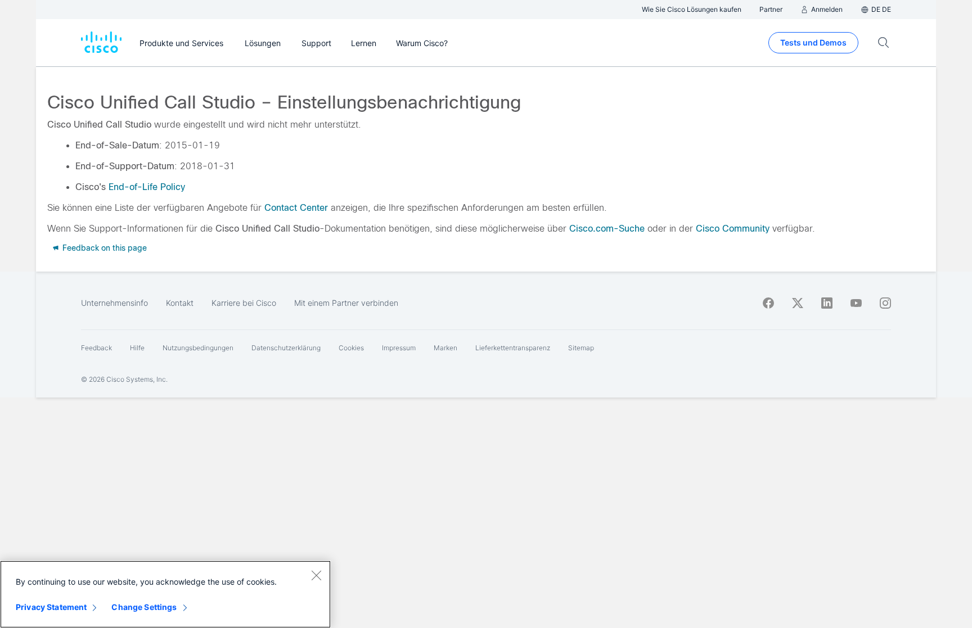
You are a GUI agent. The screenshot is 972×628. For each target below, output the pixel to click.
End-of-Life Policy (147, 187)
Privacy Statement (51, 607)
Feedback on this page (103, 247)
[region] (165, 594)
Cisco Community (733, 228)
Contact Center (296, 208)
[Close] (316, 575)
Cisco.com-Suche (607, 228)
